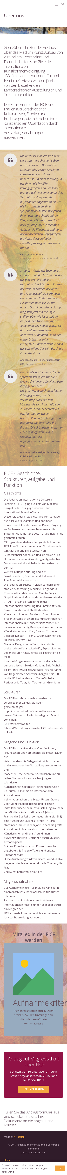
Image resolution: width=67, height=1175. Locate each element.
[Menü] (56, 4)
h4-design (19, 1136)
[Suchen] (63, 4)
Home (7, 1160)
